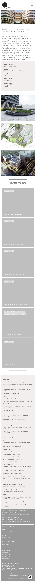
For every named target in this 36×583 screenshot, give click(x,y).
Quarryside (6, 440)
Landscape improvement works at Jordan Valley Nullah (17, 384)
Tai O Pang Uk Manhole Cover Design (13, 481)
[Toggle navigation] (32, 5)
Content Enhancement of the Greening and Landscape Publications (17, 501)
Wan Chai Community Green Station (12, 459)
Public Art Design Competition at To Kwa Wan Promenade (15, 505)
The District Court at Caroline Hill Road (13, 470)
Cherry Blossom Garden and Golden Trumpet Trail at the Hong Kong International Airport (17, 428)
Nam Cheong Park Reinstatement (12, 446)
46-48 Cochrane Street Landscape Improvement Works (18, 413)
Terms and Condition (16, 575)
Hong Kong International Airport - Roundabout (15, 419)
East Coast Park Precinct (9, 387)
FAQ (25, 575)
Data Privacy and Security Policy (17, 574)
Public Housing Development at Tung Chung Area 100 (17, 401)
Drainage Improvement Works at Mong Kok (14, 382)
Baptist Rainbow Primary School (11, 454)
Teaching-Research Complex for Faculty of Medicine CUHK (17, 467)
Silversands (6, 396)
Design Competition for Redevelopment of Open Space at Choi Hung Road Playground (17, 498)
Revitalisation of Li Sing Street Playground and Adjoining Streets (15, 416)
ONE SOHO (6, 403)
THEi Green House (8, 464)
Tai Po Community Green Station (11, 457)
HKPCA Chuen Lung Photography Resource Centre (16, 478)
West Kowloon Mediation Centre (11, 452)
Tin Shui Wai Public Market (10, 422)
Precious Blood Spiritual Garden (11, 435)
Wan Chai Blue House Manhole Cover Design (15, 476)
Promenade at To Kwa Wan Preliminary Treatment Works (16, 390)
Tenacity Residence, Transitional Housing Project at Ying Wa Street (17, 406)
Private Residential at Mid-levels (11, 398)
